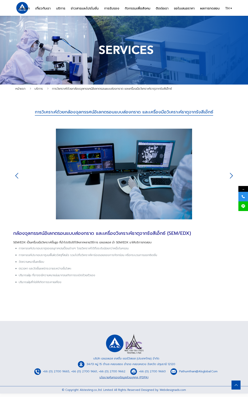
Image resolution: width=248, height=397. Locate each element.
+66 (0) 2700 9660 (152, 371)
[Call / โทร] (243, 196)
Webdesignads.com (173, 390)
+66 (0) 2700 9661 (84, 371)
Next (231, 175)
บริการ (38, 88)
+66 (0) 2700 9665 (56, 371)
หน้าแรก (20, 88)
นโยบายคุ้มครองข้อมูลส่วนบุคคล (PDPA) (124, 377)
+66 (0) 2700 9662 (112, 371)
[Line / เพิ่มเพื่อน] (243, 206)
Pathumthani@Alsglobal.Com (199, 371)
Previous (16, 175)
